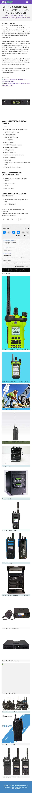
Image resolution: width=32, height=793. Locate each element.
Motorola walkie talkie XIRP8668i (10, 712)
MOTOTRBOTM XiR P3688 (8, 744)
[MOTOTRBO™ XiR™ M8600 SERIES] (16, 612)
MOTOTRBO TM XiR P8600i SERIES (10, 777)
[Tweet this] (12, 219)
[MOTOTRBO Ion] (16, 248)
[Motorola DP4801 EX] (16, 547)
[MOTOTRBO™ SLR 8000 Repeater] (16, 645)
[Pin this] (21, 219)
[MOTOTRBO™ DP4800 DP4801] (16, 515)
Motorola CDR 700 (6, 499)
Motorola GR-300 (6, 466)
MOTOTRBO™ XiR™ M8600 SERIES (10, 628)
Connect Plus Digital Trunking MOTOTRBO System (15, 595)
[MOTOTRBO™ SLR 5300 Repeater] (16, 677)
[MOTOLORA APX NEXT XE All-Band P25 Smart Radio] (16, 366)
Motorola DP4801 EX (7, 563)
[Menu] (27, 2)
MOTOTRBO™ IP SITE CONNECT (10, 409)
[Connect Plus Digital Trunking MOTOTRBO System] (16, 580)
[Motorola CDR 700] (16, 483)
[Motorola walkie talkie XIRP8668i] (16, 703)
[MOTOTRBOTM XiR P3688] (16, 728)
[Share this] (8, 219)
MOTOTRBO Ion (6, 273)
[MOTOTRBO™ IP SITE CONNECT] (16, 396)
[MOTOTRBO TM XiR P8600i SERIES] (16, 761)
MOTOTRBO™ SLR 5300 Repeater (10, 693)
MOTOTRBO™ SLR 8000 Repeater (10, 661)
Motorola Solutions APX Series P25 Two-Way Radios (15, 349)
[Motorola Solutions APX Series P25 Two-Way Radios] (16, 312)
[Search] (30, 2)
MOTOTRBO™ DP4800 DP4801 (9, 530)
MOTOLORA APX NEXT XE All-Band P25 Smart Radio (15, 382)
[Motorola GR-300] (16, 455)
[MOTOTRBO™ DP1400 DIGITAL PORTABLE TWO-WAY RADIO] (16, 426)
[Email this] (4, 219)
